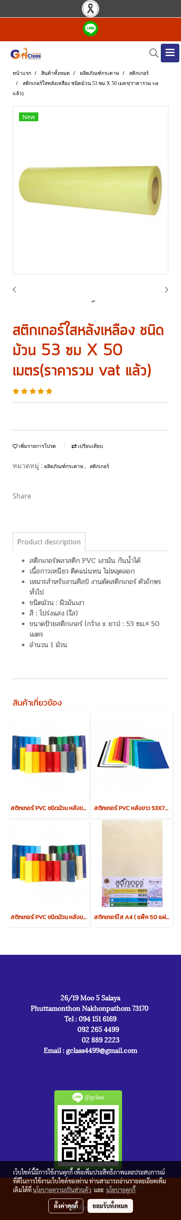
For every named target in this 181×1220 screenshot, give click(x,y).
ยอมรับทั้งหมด (110, 1205)
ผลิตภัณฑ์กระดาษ (64, 466)
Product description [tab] (49, 541)
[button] (151, 53)
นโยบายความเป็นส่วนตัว (62, 1189)
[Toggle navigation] (170, 53)
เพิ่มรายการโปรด (37, 446)
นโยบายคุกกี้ (121, 1189)
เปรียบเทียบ (90, 446)
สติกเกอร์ (99, 466)
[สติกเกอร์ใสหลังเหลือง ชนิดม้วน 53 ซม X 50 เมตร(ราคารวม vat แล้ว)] (90, 191)
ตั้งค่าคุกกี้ (66, 1205)
